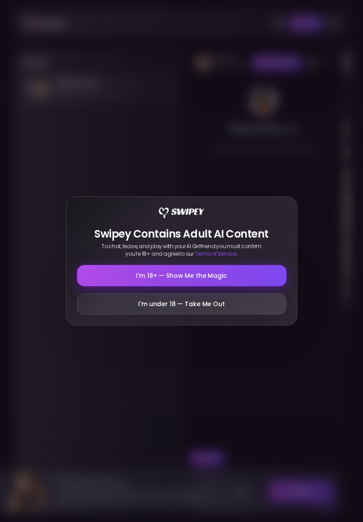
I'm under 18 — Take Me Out (181, 303)
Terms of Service (215, 253)
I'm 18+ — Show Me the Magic (181, 275)
